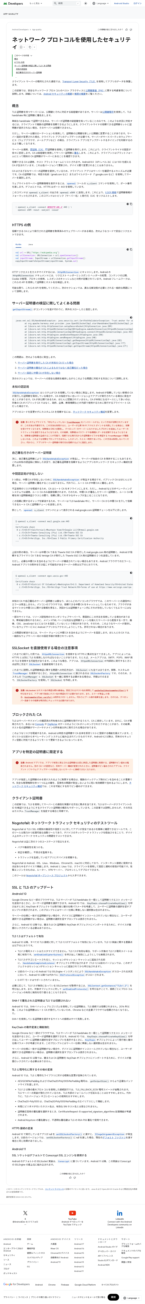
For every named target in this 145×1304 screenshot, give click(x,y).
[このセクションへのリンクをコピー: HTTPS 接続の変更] (36, 1128)
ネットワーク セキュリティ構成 (89, 412)
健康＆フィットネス (36, 1253)
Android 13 (79, 1262)
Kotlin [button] (18, 244)
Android (7, 1244)
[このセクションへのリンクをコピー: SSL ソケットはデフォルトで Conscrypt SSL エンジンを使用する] (89, 1155)
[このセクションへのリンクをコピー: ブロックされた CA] (44, 715)
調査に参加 (126, 1262)
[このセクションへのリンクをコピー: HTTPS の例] (33, 225)
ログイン (138, 3)
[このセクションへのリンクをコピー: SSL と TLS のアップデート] (56, 887)
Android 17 (79, 1244)
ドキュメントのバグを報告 (131, 1252)
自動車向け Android (59, 1257)
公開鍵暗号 (108, 112)
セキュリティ (9, 1255)
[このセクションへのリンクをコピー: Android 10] (29, 894)
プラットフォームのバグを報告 (131, 1245)
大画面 (53, 1244)
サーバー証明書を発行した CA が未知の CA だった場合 (45, 362)
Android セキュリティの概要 (57, 94)
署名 (76, 153)
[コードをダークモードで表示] (127, 204)
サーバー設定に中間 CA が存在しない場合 (39, 373)
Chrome (52, 1285)
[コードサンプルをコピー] (131, 204)
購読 (113, 1297)
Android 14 (79, 1257)
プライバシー (33, 1262)
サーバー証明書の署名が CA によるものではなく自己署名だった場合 (53, 368)
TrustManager (73, 422)
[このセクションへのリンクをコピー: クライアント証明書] (45, 798)
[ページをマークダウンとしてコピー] (30, 47)
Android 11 (79, 1271)
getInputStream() (22, 309)
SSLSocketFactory (100, 673)
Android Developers (20, 29)
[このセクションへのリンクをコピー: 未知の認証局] (32, 387)
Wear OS (55, 1248)
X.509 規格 (110, 192)
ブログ (6, 1269)
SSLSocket (34, 664)
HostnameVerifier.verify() (38, 697)
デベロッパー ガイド (107, 1251)
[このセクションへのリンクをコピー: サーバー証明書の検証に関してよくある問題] (83, 303)
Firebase (65, 1285)
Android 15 (79, 1253)
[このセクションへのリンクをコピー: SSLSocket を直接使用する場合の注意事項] (80, 648)
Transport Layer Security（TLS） (79, 81)
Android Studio (121, 3)
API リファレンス (105, 1256)
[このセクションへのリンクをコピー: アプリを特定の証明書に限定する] (66, 752)
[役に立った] (126, 30)
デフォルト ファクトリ (114, 1137)
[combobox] (67, 3)
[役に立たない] (131, 30)
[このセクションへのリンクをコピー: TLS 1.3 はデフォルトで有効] (46, 936)
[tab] (18, 244)
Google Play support (130, 1257)
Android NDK (104, 1265)
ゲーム (30, 1244)
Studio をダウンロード (108, 1260)
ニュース (7, 1264)
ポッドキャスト (10, 1273)
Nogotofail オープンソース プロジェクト (47, 875)
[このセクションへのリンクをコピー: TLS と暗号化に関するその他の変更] (55, 1070)
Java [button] (30, 244)
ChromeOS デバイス (60, 1253)
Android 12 (79, 1266)
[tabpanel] (72, 257)
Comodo (39, 724)
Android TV (56, 1262)
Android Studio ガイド (108, 1247)
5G (28, 1266)
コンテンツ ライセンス (54, 1189)
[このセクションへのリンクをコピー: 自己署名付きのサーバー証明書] (54, 453)
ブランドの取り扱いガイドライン (46, 1297)
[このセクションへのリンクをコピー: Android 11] (29, 1149)
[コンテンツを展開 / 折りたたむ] (31, 55)
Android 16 (79, 1248)
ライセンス (23, 1297)
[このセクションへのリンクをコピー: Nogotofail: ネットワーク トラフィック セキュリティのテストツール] (120, 823)
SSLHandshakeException (26, 392)
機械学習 (31, 1248)
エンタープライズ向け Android (13, 1249)
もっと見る (35, 3)
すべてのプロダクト (110, 1285)
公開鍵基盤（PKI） (95, 90)
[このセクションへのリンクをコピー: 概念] (21, 106)
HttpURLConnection (68, 272)
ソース (6, 1260)
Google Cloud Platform (85, 1285)
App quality (10, 14)
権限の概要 (80, 94)
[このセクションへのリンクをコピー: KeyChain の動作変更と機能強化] (52, 1027)
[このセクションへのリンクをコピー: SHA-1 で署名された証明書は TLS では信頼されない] (73, 1001)
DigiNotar (52, 724)
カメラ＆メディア (35, 1257)
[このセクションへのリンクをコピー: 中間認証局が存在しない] (46, 474)
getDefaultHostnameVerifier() (110, 690)
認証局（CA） (37, 149)
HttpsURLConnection (53, 654)
